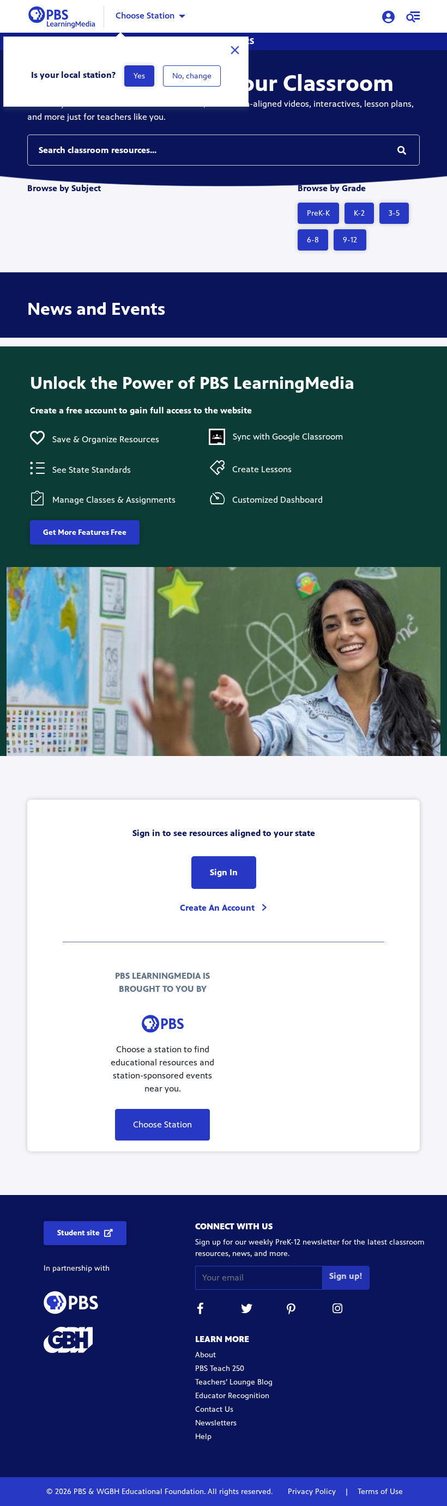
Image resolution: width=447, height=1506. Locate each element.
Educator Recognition (232, 1395)
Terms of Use (379, 1491)
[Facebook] (200, 1310)
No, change (192, 76)
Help (203, 1436)
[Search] (402, 150)
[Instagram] (338, 1310)
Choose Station (145, 15)
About (205, 1354)
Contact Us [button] (214, 1409)
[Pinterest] (292, 1310)
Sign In (224, 872)
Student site (78, 1232)
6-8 (313, 240)
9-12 (350, 240)
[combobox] (223, 150)
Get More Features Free (84, 532)
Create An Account (218, 908)
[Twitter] (246, 1310)
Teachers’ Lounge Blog (234, 1382)
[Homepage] (64, 15)
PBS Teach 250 (219, 1368)
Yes (139, 76)
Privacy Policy (313, 1491)
